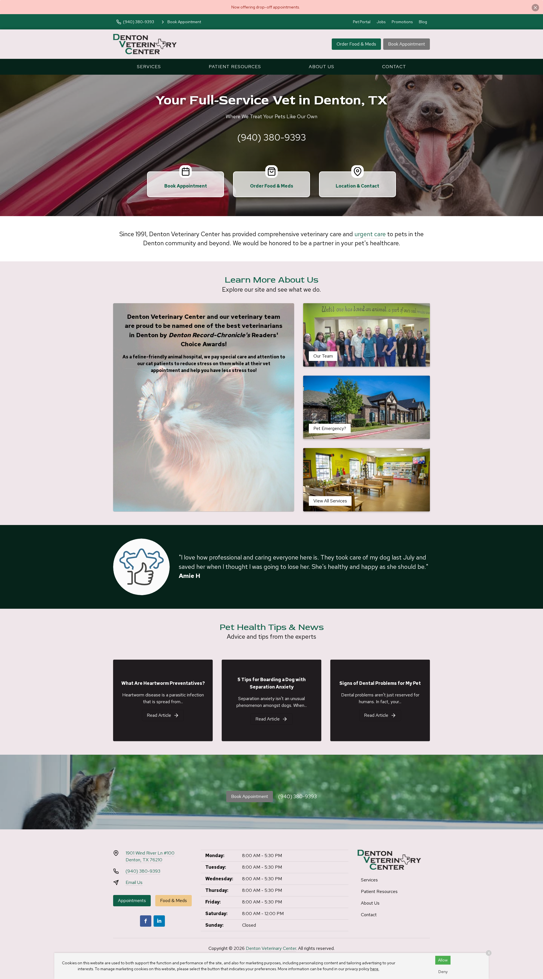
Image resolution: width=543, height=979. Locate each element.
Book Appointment (406, 44)
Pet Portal (361, 21)
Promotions (402, 21)
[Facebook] (145, 921)
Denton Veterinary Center (271, 948)
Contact (394, 67)
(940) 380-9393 (271, 137)
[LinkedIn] (159, 921)
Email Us (134, 882)
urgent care (370, 234)
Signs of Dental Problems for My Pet (380, 683)
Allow (443, 960)
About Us (321, 67)
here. (374, 968)
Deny (443, 971)
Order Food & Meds (356, 44)
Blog (423, 21)
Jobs (381, 21)
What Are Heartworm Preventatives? (163, 683)
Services (149, 67)
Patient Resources (235, 67)
